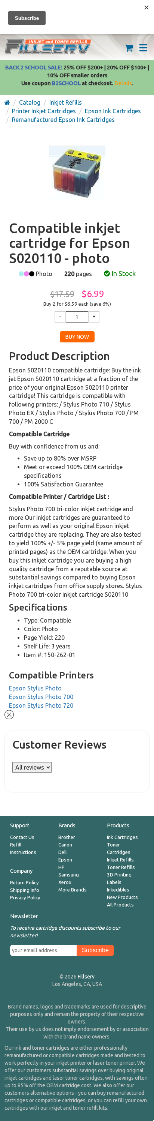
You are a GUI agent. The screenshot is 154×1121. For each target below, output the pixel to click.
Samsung (68, 875)
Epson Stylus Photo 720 (41, 705)
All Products (120, 905)
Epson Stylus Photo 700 (41, 696)
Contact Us (22, 837)
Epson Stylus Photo (35, 688)
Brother (66, 837)
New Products (122, 897)
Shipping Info (24, 890)
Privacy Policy (25, 897)
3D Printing (119, 875)
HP (61, 867)
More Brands (72, 890)
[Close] (9, 713)
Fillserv (86, 977)
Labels (114, 882)
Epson (65, 860)
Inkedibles (118, 890)
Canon (65, 845)
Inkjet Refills (120, 860)
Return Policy (24, 882)
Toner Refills (121, 867)
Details (123, 83)
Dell (62, 852)
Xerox (64, 882)
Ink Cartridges (122, 837)
